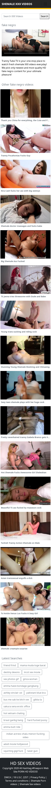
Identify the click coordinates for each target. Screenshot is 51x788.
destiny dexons (12, 672)
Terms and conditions (16, 780)
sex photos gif (11, 679)
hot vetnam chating (14, 713)
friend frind (10, 665)
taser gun (32, 750)
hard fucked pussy (37, 720)
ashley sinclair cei (13, 692)
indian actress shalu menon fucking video (25, 735)
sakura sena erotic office (17, 706)
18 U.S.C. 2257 (20, 777)
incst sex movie (32, 672)
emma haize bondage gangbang (21, 685)
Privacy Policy (37, 777)
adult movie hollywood (16, 744)
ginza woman (30, 679)
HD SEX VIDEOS (25, 763)
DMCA (7, 777)
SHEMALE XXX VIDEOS (17, 4)
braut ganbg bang (13, 720)
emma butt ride (12, 727)
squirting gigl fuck (13, 750)
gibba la (37, 699)
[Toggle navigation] (45, 4)
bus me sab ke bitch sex (16, 699)
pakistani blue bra (36, 692)
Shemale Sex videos (30, 784)
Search (44, 16)
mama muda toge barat (33, 665)
